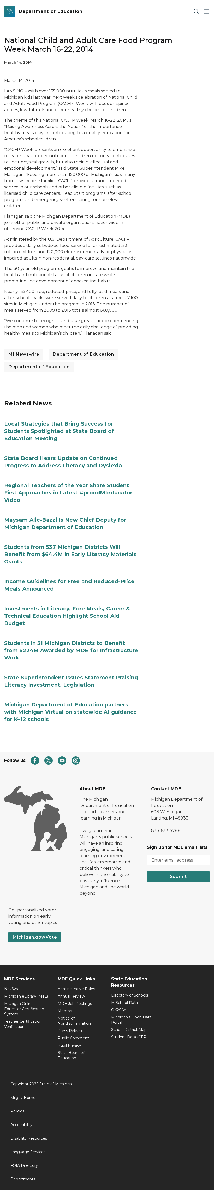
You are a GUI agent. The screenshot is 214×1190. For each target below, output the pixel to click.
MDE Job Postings (75, 1003)
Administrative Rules (76, 989)
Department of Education (83, 354)
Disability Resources (28, 1138)
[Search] (196, 11)
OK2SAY (118, 1010)
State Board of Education (71, 1055)
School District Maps (129, 1029)
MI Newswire (23, 354)
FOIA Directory (24, 1165)
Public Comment (73, 1038)
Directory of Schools (129, 995)
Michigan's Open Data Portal (131, 1020)
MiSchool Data (124, 1002)
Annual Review (71, 996)
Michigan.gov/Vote (35, 937)
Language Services (27, 1152)
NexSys (11, 989)
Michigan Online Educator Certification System (24, 1008)
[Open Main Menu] (207, 11)
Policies (17, 1111)
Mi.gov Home (22, 1097)
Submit (178, 876)
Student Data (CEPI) (130, 1037)
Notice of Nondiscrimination (74, 1021)
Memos (65, 1011)
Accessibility (21, 1124)
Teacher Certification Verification (23, 1024)
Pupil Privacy (69, 1045)
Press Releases (71, 1030)
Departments (22, 1179)
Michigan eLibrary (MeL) (26, 996)
